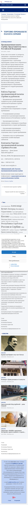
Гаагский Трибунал (17, 212)
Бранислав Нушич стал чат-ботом (12, 354)
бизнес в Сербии (9, 181)
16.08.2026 (3, 357)
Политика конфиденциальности (10, 328)
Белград (11, 209)
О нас (2, 318)
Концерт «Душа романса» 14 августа (13, 379)
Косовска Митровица (15, 217)
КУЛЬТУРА (5, 333)
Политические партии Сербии (12, 187)
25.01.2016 (3, 51)
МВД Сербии (23, 217)
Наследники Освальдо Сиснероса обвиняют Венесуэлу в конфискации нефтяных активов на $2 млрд (14, 276)
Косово (5, 216)
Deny (14, 256)
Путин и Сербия (14, 221)
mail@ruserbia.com (13, 482)
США (22, 227)
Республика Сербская (11, 223)
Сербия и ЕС (5, 230)
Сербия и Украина (14, 230)
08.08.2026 (3, 408)
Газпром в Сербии (5, 213)
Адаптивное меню (25, 5)
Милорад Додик (6, 219)
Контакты (4, 326)
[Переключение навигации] (3, 10)
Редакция (4, 320)
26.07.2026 (3, 434)
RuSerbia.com (10, 357)
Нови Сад (8, 221)
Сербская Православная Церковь (14, 231)
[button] (25, 236)
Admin (8, 51)
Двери (11, 213)
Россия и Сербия (10, 226)
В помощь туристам (7, 324)
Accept (14, 252)
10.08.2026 (3, 381)
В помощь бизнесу (6, 41)
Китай (24, 214)
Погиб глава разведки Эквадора (10, 285)
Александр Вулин (5, 206)
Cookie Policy (14, 264)
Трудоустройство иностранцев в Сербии (14, 192)
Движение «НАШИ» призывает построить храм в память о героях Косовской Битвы (12, 432)
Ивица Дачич (17, 214)
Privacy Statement (15, 266)
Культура (3, 352)
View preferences (14, 260)
